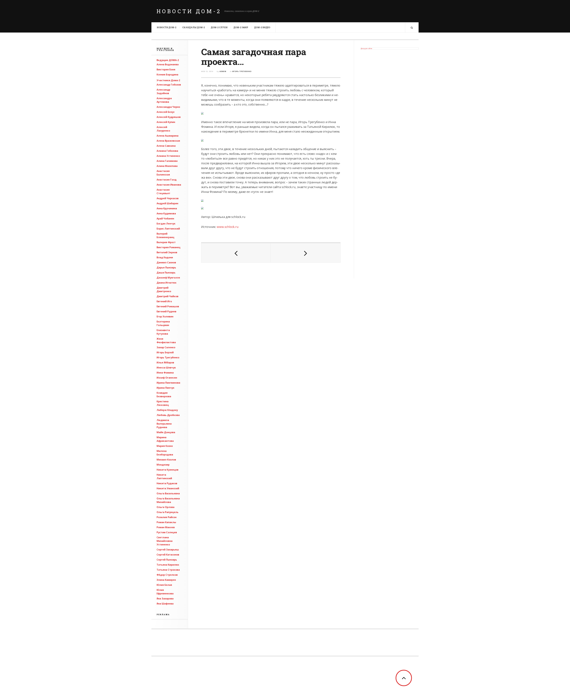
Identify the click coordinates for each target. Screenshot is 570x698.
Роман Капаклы (166, 522)
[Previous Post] (236, 252)
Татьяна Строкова (168, 569)
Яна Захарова (165, 598)
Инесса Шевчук (166, 367)
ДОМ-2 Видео (262, 27)
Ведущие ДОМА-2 (168, 60)
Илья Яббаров (165, 362)
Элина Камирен (166, 579)
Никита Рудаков (167, 483)
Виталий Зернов (167, 252)
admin (223, 71)
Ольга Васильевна (168, 493)
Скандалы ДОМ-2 (193, 27)
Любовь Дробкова (168, 415)
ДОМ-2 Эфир (240, 27)
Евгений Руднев (166, 311)
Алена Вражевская (168, 140)
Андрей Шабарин (167, 203)
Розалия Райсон (166, 517)
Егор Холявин (165, 316)
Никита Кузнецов (167, 469)
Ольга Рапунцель (167, 512)
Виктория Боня (166, 69)
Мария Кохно (165, 446)
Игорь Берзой (165, 352)
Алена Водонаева (168, 64)
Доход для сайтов (366, 48)
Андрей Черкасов (168, 198)
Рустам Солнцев (167, 532)
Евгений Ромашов (168, 306)
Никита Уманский (168, 488)
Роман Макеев (166, 527)
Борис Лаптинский (168, 228)
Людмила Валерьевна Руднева (164, 423)
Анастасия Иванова (169, 184)
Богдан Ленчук (166, 223)
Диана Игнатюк (166, 282)
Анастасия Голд (166, 179)
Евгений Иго (164, 301)
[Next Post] (305, 252)
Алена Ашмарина (167, 135)
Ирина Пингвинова (168, 382)
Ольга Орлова (165, 507)
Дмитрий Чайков (167, 296)
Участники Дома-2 (168, 80)
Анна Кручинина (167, 208)
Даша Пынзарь (166, 272)
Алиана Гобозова (167, 150)
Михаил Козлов (166, 459)
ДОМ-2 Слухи (219, 27)
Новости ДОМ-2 (189, 11)
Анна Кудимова (166, 213)
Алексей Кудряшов (169, 117)
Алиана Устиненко (168, 156)
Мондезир (163, 464)
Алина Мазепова (167, 166)
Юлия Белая (164, 585)
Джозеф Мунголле (168, 277)
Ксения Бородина (167, 74)
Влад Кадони (165, 257)
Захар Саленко (166, 347)
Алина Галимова (167, 161)
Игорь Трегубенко (168, 357)
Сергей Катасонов (168, 554)
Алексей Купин (166, 122)
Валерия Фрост (166, 242)
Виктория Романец (168, 247)
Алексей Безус (166, 112)
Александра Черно (168, 107)
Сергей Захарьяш (168, 549)
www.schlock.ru (227, 227)
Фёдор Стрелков (167, 574)
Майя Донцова (166, 432)
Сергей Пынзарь (167, 559)
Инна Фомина (165, 372)
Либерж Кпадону (167, 410)
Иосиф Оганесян (167, 377)
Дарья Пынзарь (166, 267)
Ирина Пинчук (165, 387)
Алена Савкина (166, 145)
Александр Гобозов (169, 84)
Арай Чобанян (165, 218)
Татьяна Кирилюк (168, 564)
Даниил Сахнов (166, 262)
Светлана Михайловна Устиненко (164, 541)
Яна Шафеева (165, 603)
